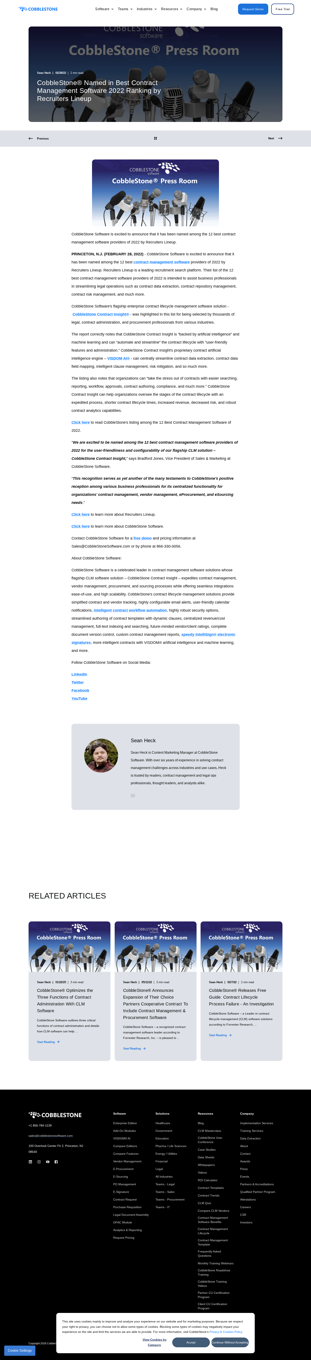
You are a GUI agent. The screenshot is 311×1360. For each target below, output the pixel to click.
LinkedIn (79, 674)
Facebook (80, 690)
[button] (298, 1347)
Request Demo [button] (253, 9)
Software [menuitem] (119, 1113)
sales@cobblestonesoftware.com (51, 1135)
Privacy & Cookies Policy (225, 1331)
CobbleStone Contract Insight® (101, 314)
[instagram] (39, 1162)
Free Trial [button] (283, 9)
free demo (142, 538)
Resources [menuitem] (205, 1113)
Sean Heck (44, 72)
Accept (190, 1342)
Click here (81, 422)
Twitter (78, 682)
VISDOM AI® (118, 358)
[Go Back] (155, 138)
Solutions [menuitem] (162, 1113)
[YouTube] (47, 1162)
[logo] (55, 1115)
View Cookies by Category (155, 1342)
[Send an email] (133, 796)
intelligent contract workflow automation (130, 610)
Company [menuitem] (247, 1113)
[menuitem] (112, 9)
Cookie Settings (20, 1350)
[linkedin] (32, 1162)
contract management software (161, 262)
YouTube (79, 698)
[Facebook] (55, 1162)
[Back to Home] (38, 9)
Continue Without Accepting (230, 1342)
